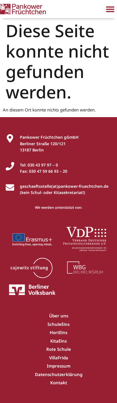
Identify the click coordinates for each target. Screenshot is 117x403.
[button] (110, 9)
